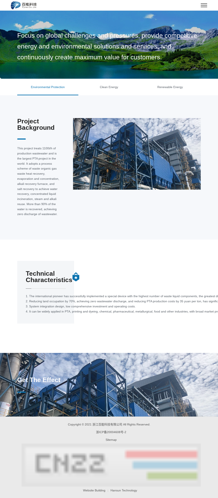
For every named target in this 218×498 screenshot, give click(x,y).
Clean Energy (109, 87)
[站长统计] (109, 465)
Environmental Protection (48, 87)
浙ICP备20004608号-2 (111, 432)
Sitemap (111, 439)
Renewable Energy (170, 87)
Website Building (94, 490)
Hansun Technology (123, 490)
